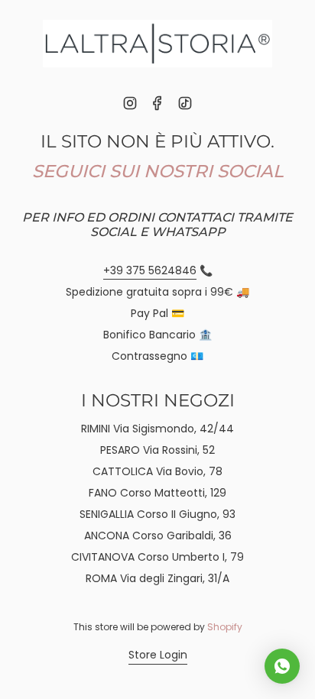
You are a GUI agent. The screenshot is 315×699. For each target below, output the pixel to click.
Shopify (224, 626)
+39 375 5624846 (149, 270)
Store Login (157, 654)
